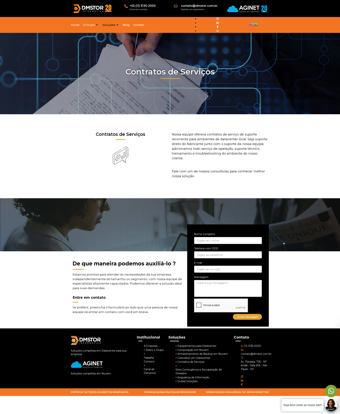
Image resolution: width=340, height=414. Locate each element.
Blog (126, 25)
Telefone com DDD (206, 248)
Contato (138, 25)
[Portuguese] (256, 25)
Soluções (109, 25)
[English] (251, 25)
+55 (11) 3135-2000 (142, 5)
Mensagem (201, 277)
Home (75, 25)
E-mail (198, 262)
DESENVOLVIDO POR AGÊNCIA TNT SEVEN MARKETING (237, 392)
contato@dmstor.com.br (199, 5)
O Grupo (89, 25)
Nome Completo (204, 234)
